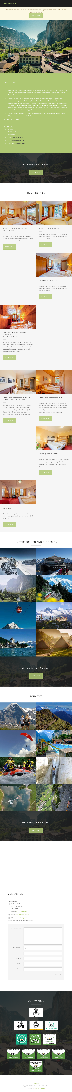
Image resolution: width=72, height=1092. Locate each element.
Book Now (36, 16)
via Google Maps (20, 143)
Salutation (17, 947)
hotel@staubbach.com (18, 140)
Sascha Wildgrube (39, 1088)
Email (19, 969)
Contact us (57, 974)
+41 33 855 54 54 (17, 137)
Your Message (16, 929)
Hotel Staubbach (9, 3)
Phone (19, 963)
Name (19, 953)
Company (18, 958)
